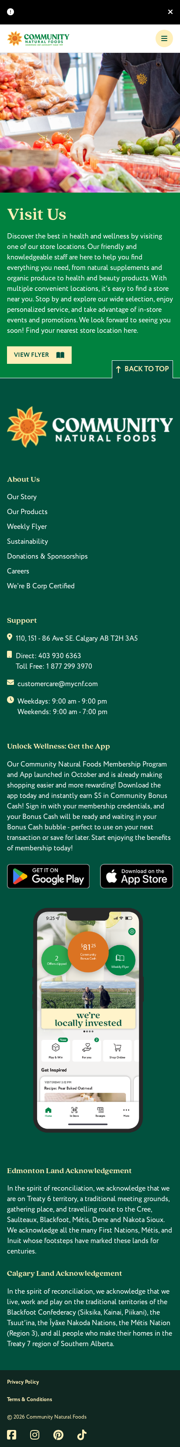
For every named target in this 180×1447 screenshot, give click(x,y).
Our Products (27, 512)
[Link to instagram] (34, 1435)
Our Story (22, 497)
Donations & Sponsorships (47, 556)
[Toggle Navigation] (164, 38)
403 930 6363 (59, 656)
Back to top (147, 369)
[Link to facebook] (11, 1435)
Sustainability (27, 541)
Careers (18, 571)
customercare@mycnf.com (57, 684)
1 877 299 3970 (69, 666)
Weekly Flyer (27, 527)
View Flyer (31, 355)
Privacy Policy (23, 1382)
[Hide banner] (170, 12)
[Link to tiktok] (82, 1435)
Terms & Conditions (29, 1399)
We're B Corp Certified (41, 586)
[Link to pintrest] (58, 1435)
